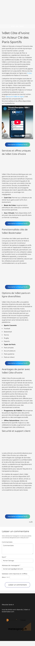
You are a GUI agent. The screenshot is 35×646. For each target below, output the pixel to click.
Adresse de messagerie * (11, 565)
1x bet (29, 73)
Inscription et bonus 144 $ (17, 144)
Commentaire (7, 542)
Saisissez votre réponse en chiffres (14, 574)
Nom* (4, 557)
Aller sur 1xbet (17, 26)
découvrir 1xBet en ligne (15, 96)
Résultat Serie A (8, 605)
